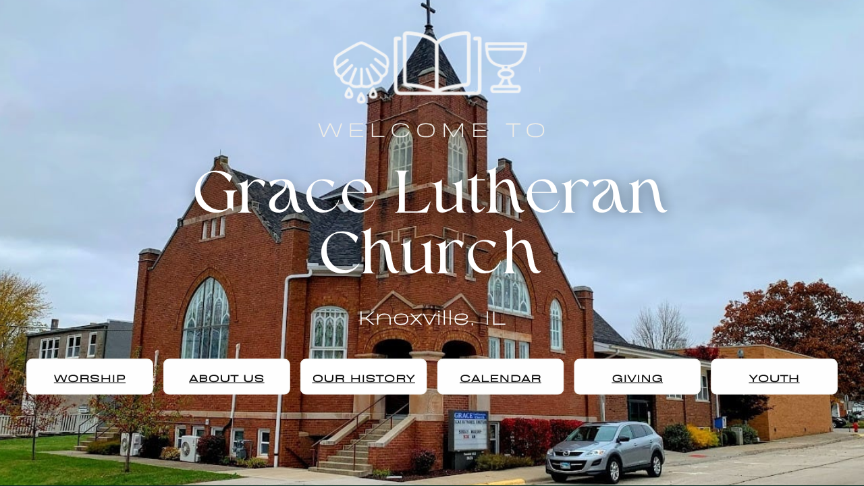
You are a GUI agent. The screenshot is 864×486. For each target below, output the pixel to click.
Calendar (500, 377)
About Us (227, 377)
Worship (90, 377)
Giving (637, 377)
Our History (363, 377)
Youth (774, 377)
